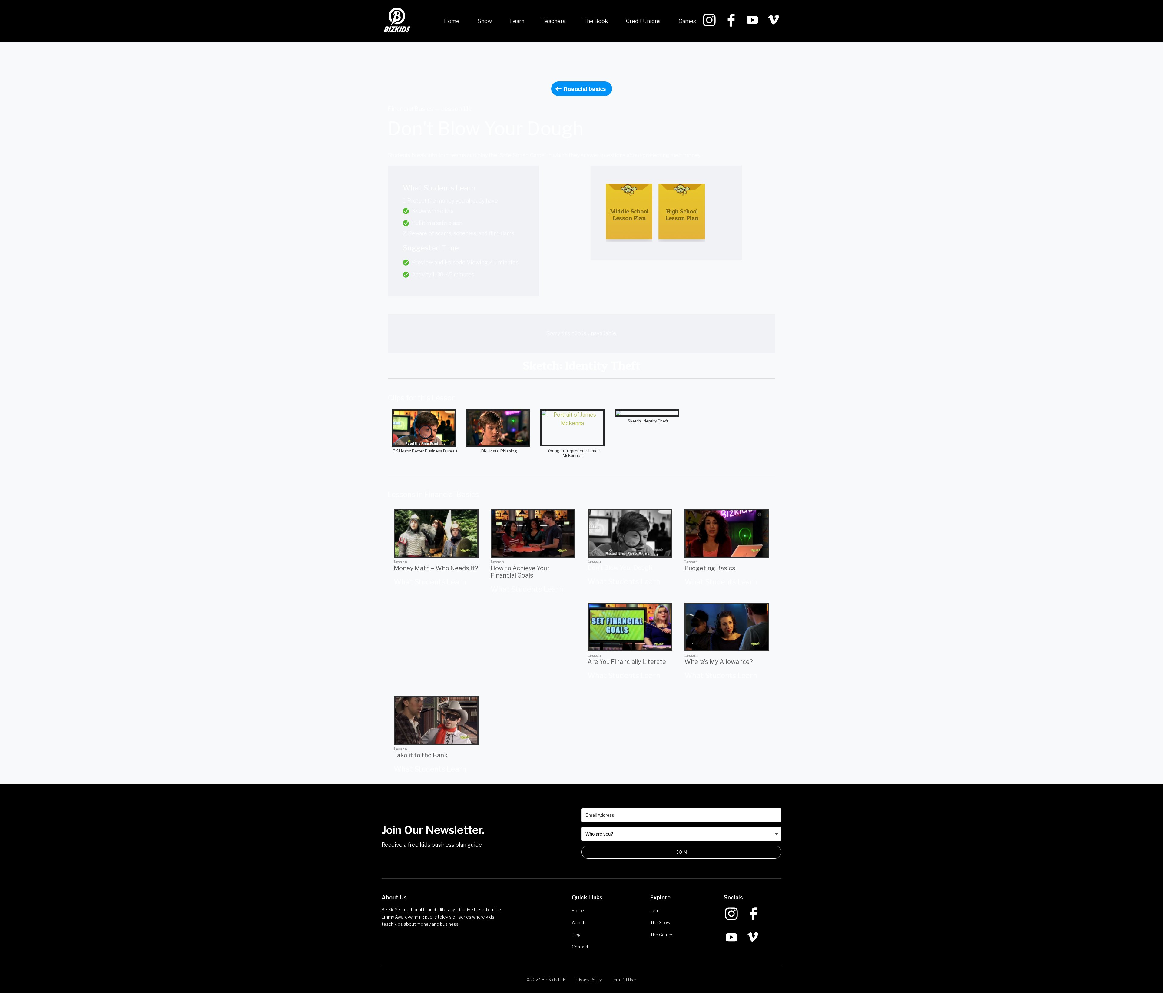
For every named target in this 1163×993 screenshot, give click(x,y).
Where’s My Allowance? (718, 661)
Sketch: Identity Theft (648, 421)
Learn (517, 21)
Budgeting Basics (709, 568)
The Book (596, 21)
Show (485, 21)
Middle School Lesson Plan (629, 215)
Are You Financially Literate (627, 661)
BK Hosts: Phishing (499, 451)
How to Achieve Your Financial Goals (520, 571)
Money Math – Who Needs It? (436, 568)
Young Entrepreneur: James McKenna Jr (573, 453)
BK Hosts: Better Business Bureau (425, 451)
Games (687, 21)
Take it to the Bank (421, 755)
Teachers (553, 21)
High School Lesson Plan (681, 215)
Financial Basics (584, 88)
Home (451, 21)
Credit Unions (643, 21)
